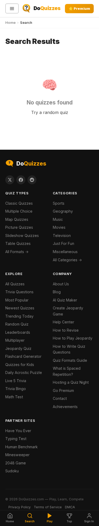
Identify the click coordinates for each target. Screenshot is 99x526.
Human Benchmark (21, 447)
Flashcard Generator (23, 356)
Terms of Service (48, 507)
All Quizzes (15, 284)
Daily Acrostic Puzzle (23, 372)
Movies (59, 227)
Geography (63, 211)
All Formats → (17, 251)
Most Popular (17, 300)
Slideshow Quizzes (22, 235)
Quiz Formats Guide (70, 360)
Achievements (65, 406)
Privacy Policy (19, 507)
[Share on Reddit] (31, 179)
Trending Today (19, 316)
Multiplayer (15, 340)
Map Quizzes (16, 219)
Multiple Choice (18, 211)
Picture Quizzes (19, 227)
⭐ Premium (79, 8)
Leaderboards (17, 332)
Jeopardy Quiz (18, 348)
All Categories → (67, 260)
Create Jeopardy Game (68, 311)
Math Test (14, 397)
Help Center (63, 322)
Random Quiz (17, 324)
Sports (58, 203)
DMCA (70, 507)
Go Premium (63, 390)
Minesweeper (17, 454)
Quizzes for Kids (19, 364)
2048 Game (15, 463)
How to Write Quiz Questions (69, 349)
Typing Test (15, 438)
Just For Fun (63, 243)
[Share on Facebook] (20, 179)
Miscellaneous (65, 251)
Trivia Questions (19, 292)
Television (62, 235)
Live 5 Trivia (15, 380)
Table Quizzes (18, 243)
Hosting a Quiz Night (71, 382)
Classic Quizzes (19, 203)
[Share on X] (9, 179)
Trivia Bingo (15, 388)
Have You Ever (18, 430)
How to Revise (66, 330)
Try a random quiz (49, 112)
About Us (61, 284)
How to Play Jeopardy (72, 338)
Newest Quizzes (19, 308)
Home (10, 22)
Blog (57, 292)
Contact (60, 398)
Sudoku (12, 471)
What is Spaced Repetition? (67, 371)
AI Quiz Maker (65, 300)
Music (58, 219)
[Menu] (12, 8)
